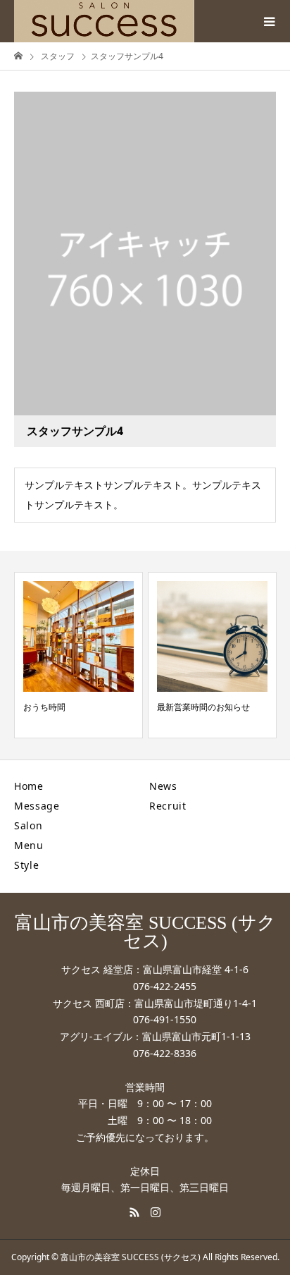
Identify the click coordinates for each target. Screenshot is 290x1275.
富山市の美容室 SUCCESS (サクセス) (145, 932)
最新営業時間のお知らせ (203, 707)
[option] (78, 655)
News (163, 786)
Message (37, 805)
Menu (29, 845)
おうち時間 (44, 707)
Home (29, 786)
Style (26, 865)
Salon (28, 825)
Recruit (168, 805)
